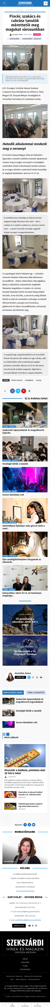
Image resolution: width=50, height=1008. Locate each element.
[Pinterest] (23, 391)
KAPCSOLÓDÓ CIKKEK (13, 692)
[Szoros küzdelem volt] (25, 479)
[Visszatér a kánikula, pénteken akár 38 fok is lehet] (25, 755)
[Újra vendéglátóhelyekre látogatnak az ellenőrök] (25, 544)
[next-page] (7, 734)
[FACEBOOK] (33, 926)
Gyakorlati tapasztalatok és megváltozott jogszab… (23, 431)
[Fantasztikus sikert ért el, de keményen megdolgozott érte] (25, 578)
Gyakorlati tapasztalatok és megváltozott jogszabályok (29, 700)
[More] (29, 391)
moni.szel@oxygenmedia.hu (28, 912)
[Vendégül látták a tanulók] (25, 448)
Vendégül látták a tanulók (15, 464)
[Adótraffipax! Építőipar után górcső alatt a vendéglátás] (25, 510)
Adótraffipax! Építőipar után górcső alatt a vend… (23, 527)
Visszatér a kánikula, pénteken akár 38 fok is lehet (24, 772)
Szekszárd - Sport (10, 491)
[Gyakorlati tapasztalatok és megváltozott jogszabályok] (25, 415)
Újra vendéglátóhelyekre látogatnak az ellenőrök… (21, 560)
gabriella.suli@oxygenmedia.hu (28, 920)
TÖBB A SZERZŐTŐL (36, 692)
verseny (38, 380)
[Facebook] (12, 391)
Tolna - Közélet (9, 426)
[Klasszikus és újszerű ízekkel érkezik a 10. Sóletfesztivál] (10, 794)
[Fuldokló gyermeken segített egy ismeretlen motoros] (10, 806)
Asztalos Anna (23, 673)
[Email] (29, 677)
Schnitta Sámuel (16, 380)
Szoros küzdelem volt (13, 494)
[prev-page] (3, 734)
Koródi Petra (9, 861)
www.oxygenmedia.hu (25, 891)
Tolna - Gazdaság (9, 522)
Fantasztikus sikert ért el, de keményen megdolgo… (21, 594)
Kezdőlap (20, 10)
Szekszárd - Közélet (32, 39)
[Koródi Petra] (25, 850)
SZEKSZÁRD (29, 10)
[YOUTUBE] (29, 926)
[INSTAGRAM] (36, 926)
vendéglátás (29, 380)
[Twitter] (18, 391)
